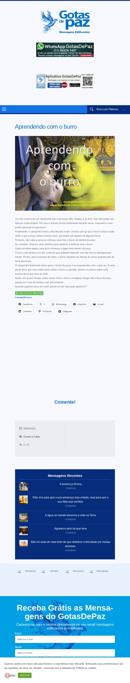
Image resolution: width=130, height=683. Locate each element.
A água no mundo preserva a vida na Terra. (70, 515)
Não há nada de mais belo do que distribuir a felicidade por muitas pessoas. (70, 544)
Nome (18, 647)
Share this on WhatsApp (31, 293)
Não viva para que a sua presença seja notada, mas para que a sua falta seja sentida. (71, 499)
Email (18, 633)
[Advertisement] (65, 361)
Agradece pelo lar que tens (70, 528)
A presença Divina (71, 484)
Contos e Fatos (32, 436)
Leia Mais (10, 675)
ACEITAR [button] (24, 675)
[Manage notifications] (7, 675)
